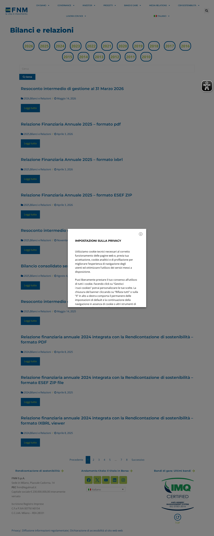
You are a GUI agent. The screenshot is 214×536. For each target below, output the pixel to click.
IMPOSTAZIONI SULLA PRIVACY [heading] (98, 240)
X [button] (140, 234)
